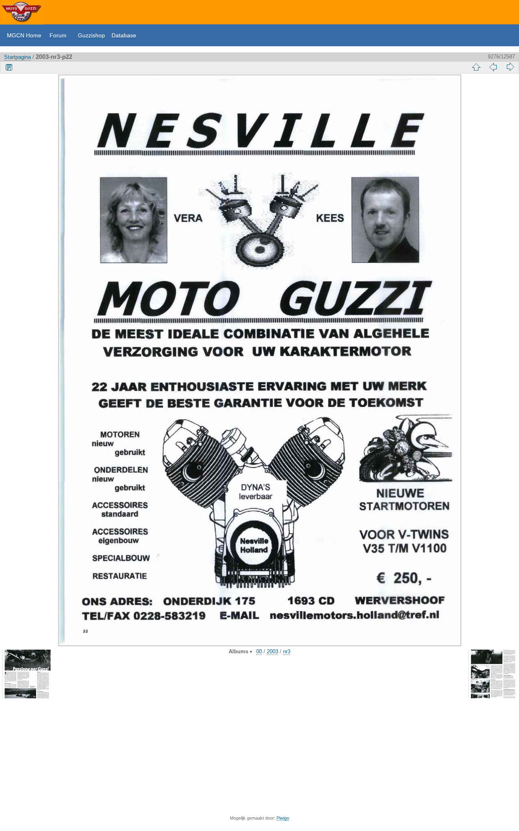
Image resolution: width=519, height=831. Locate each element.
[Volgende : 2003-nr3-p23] (510, 67)
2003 (272, 651)
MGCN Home (24, 35)
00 (259, 651)
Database (124, 35)
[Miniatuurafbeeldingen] (476, 67)
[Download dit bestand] (8, 67)
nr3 (286, 651)
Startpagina (17, 57)
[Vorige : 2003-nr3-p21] (493, 67)
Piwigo (283, 818)
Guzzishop (91, 35)
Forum (57, 35)
